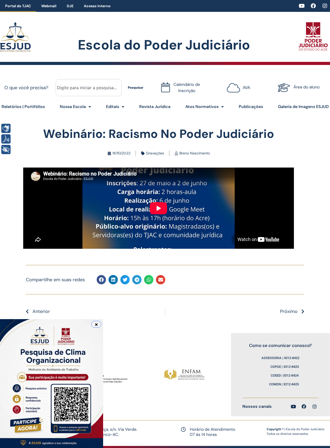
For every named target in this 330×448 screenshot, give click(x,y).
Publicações (251, 106)
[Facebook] (313, 6)
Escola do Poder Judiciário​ (164, 45)
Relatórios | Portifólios (23, 106)
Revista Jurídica (154, 106)
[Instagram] (325, 6)
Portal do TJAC (18, 6)
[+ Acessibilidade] (6, 149)
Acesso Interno (97, 6)
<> (237, 85)
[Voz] (6, 139)
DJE (70, 6)
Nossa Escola (73, 106)
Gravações (155, 153)
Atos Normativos (202, 106)
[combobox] (89, 87)
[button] (101, 279)
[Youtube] (301, 6)
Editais (112, 106)
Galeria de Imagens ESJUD (303, 106)
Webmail (48, 6)
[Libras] (6, 128)
